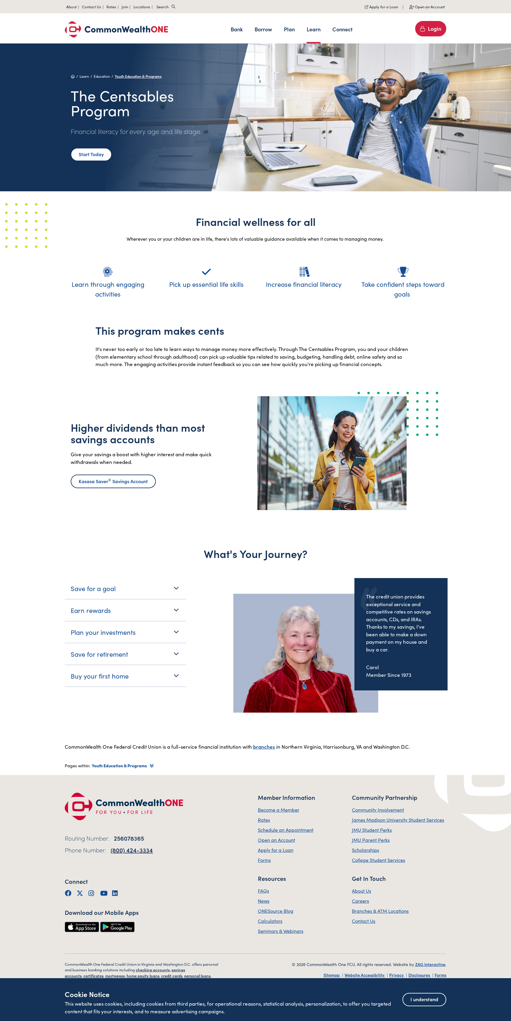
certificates (93, 975)
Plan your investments (103, 632)
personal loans (197, 975)
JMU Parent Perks (371, 839)
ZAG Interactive (430, 964)
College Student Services (378, 860)
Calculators (270, 921)
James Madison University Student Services (398, 819)
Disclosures (419, 975)
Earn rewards (91, 610)
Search (162, 6)
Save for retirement (99, 653)
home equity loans (143, 975)
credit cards (171, 975)
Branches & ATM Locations (380, 910)
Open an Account (429, 6)
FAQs (263, 890)
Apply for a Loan (383, 6)
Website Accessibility (365, 975)
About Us (361, 890)
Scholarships (365, 850)
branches (264, 746)
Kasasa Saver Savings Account (113, 480)
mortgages (115, 975)
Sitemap (332, 975)
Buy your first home (100, 675)
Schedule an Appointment (285, 829)
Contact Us (363, 921)
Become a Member (278, 809)
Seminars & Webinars (280, 931)
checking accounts (153, 970)
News (263, 900)
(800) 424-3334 (132, 850)
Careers (360, 900)
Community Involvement (378, 809)
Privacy (397, 975)
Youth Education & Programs (138, 76)
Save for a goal (93, 588)
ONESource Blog (275, 910)
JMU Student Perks (372, 829)
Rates (264, 819)
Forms (264, 860)
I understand (424, 999)
